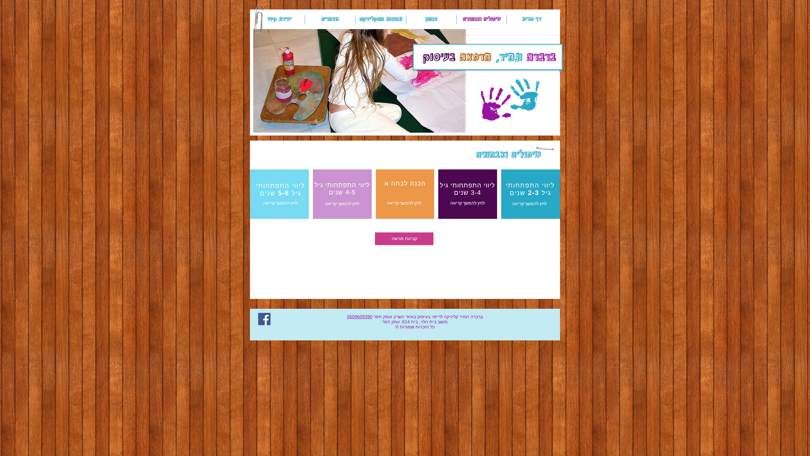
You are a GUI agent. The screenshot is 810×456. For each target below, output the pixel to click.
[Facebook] (264, 319)
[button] (359, 81)
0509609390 (359, 316)
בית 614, (409, 321)
